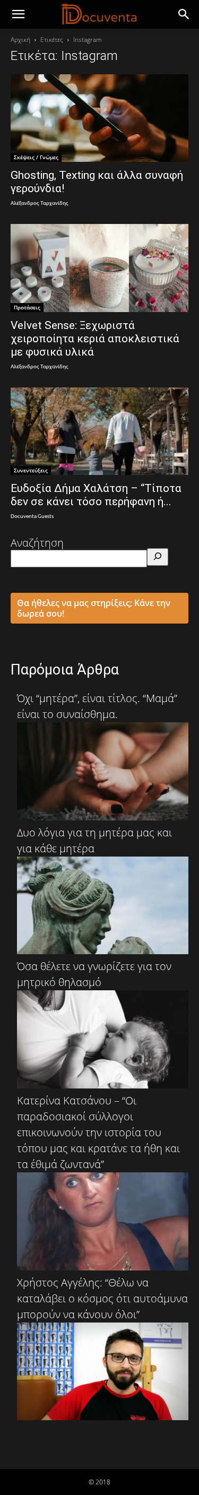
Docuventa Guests (32, 517)
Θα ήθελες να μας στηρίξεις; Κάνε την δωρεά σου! (93, 608)
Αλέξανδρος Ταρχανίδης (39, 203)
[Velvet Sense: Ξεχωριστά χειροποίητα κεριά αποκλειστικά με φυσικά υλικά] (99, 268)
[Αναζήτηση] (157, 557)
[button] (184, 14)
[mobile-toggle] (18, 14)
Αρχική (20, 39)
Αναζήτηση (37, 542)
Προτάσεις (27, 307)
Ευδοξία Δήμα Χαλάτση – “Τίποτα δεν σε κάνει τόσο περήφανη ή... (96, 495)
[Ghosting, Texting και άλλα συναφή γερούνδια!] (99, 118)
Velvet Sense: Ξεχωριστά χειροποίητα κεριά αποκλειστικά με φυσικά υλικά (95, 338)
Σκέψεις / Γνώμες (36, 157)
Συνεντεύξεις (31, 470)
